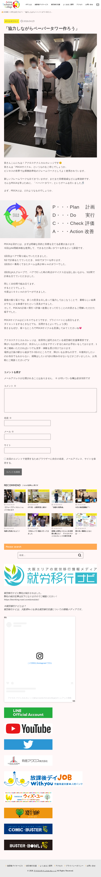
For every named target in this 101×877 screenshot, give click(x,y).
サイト (7, 445)
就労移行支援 (55, 4)
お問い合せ (89, 4)
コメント (10, 386)
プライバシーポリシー (74, 866)
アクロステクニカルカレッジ (45, 871)
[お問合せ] (98, 4)
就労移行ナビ (10, 593)
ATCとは (29, 4)
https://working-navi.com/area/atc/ (21, 599)
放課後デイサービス (41, 4)
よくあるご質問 (68, 4)
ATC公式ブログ (11, 21)
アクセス (80, 4)
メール (9, 431)
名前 (8, 418)
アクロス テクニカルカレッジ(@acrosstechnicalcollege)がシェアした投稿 (39, 698)
